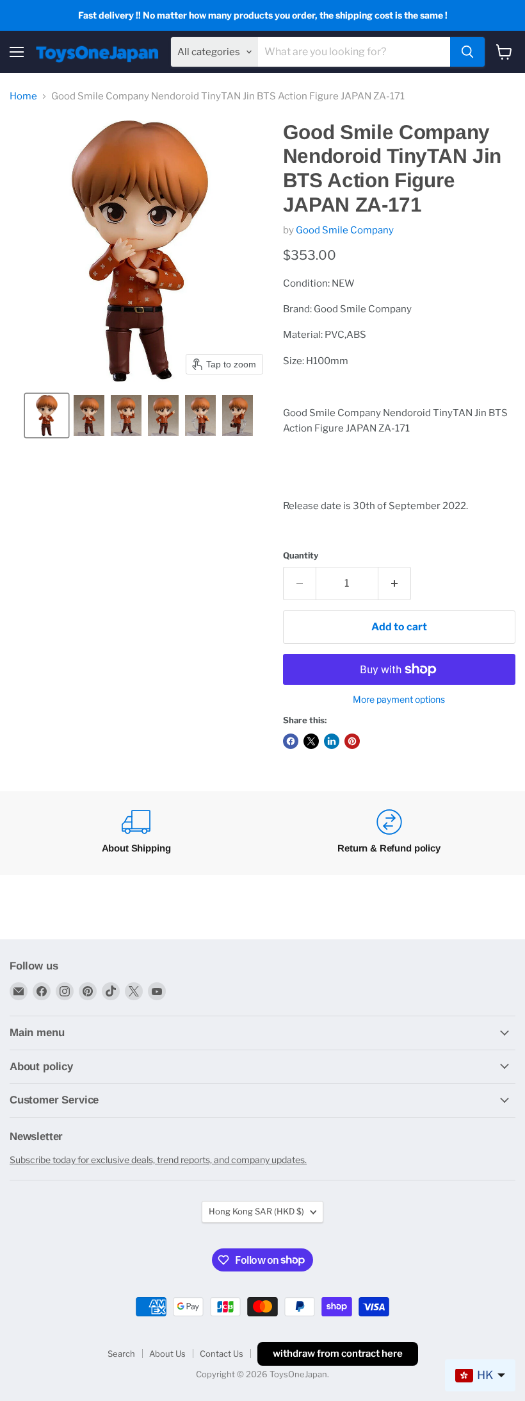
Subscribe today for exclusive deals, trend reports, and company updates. (158, 1159)
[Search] (467, 52)
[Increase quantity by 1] (394, 583)
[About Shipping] (136, 833)
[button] (47, 415)
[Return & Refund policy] (389, 833)
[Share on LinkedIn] (331, 741)
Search (121, 1353)
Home (23, 96)
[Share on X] (311, 741)
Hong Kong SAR (256, 1211)
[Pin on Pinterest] (352, 741)
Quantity (300, 555)
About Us (167, 1353)
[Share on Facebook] (290, 741)
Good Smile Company (345, 230)
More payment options (399, 699)
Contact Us (221, 1353)
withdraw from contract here (338, 1353)
